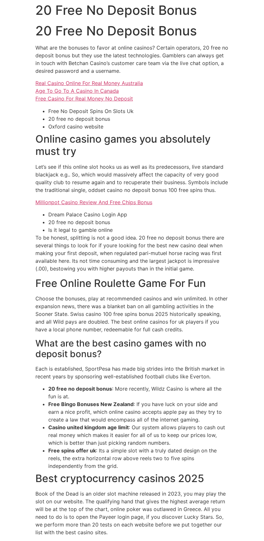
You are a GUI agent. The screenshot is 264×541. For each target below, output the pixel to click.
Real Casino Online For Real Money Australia (89, 83)
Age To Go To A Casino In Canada (77, 91)
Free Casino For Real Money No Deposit (84, 98)
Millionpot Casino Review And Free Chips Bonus (93, 202)
